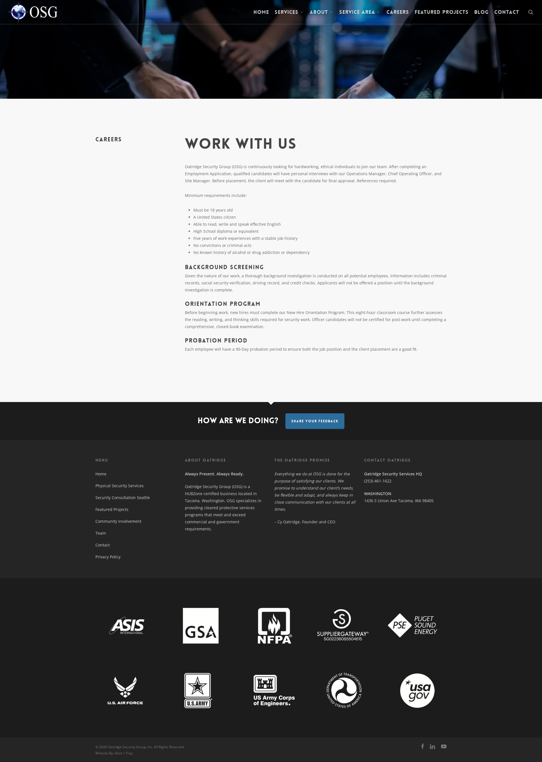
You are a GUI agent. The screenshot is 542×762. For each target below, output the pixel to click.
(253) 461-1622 (378, 481)
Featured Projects (111, 509)
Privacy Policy (108, 556)
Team (100, 533)
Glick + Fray (124, 753)
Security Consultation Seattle (122, 497)
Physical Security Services (119, 485)
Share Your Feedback (314, 421)
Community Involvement (118, 521)
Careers (108, 139)
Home (100, 473)
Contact (102, 545)
